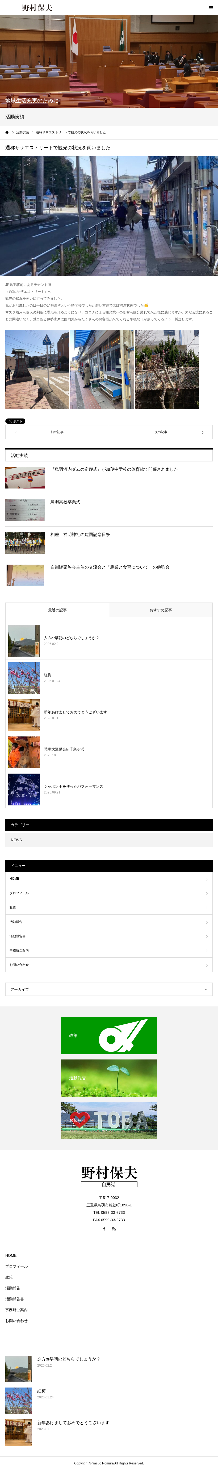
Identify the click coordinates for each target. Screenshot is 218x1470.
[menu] (210, 7)
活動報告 (16, 922)
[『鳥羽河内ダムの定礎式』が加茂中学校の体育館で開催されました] (25, 477)
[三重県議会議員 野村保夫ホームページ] (37, 7)
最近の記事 (57, 610)
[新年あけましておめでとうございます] (24, 715)
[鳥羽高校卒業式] (25, 510)
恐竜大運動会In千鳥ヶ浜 (64, 749)
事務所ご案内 (19, 950)
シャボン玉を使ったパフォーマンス (73, 786)
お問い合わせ (19, 965)
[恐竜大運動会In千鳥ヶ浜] (24, 752)
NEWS (16, 840)
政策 (13, 907)
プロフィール (19, 893)
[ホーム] (7, 132)
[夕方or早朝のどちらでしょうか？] (24, 641)
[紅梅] (24, 678)
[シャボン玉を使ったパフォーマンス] (24, 789)
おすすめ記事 (161, 610)
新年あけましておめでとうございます (75, 712)
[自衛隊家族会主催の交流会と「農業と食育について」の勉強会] (25, 575)
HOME (14, 878)
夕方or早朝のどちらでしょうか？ (71, 638)
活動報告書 (18, 936)
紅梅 (47, 675)
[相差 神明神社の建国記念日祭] (25, 543)
